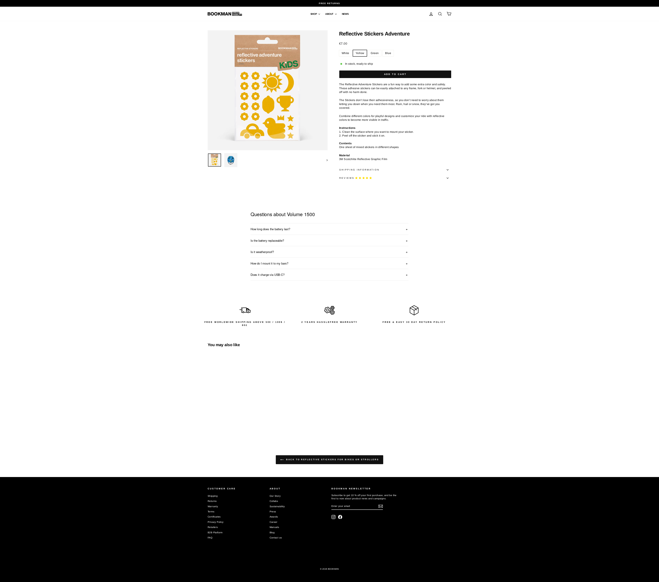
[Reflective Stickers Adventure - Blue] (224, 426)
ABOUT (329, 14)
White (345, 53)
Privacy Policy (216, 522)
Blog (272, 532)
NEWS (345, 14)
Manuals (274, 527)
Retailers (213, 527)
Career (274, 522)
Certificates (214, 516)
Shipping (213, 496)
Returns (212, 501)
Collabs (274, 501)
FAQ (210, 537)
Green (375, 53)
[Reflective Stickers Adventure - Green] (219, 426)
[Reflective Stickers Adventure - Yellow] (214, 426)
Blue (388, 53)
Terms (211, 511)
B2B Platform (215, 532)
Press (273, 511)
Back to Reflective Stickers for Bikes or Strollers (332, 459)
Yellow (360, 53)
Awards (274, 516)
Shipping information (359, 169)
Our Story (275, 496)
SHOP (313, 14)
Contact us (276, 537)
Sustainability (277, 506)
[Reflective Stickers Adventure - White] (210, 426)
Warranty (213, 506)
